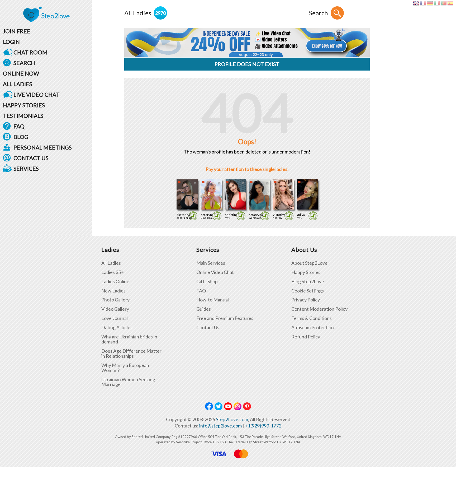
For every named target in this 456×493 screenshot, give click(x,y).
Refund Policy (305, 336)
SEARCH (24, 62)
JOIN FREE (16, 31)
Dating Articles (116, 327)
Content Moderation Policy (319, 308)
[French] (423, 3)
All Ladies (111, 263)
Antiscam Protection (312, 327)
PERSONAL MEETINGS (42, 147)
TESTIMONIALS (23, 115)
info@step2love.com (220, 426)
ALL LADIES (17, 84)
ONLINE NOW (21, 73)
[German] (430, 3)
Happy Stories (305, 272)
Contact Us (207, 327)
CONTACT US (31, 158)
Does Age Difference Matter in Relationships (131, 353)
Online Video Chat (215, 272)
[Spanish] (450, 3)
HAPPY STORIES (24, 105)
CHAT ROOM (30, 52)
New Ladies (113, 290)
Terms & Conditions (311, 318)
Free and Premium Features (224, 318)
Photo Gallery (115, 299)
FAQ (19, 126)
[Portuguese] (443, 3)
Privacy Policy (305, 299)
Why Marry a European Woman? (125, 368)
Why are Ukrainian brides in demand (129, 339)
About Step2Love (309, 263)
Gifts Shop (207, 281)
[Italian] (437, 3)
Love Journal (114, 318)
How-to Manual (212, 299)
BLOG (20, 136)
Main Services (210, 263)
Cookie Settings (307, 290)
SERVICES (26, 168)
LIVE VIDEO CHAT (36, 94)
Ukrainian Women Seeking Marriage (128, 382)
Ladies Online (115, 281)
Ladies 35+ (112, 272)
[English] (416, 3)
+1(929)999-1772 (263, 426)
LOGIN (11, 41)
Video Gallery (115, 308)
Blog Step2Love (307, 281)
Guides (203, 308)
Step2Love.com (232, 419)
